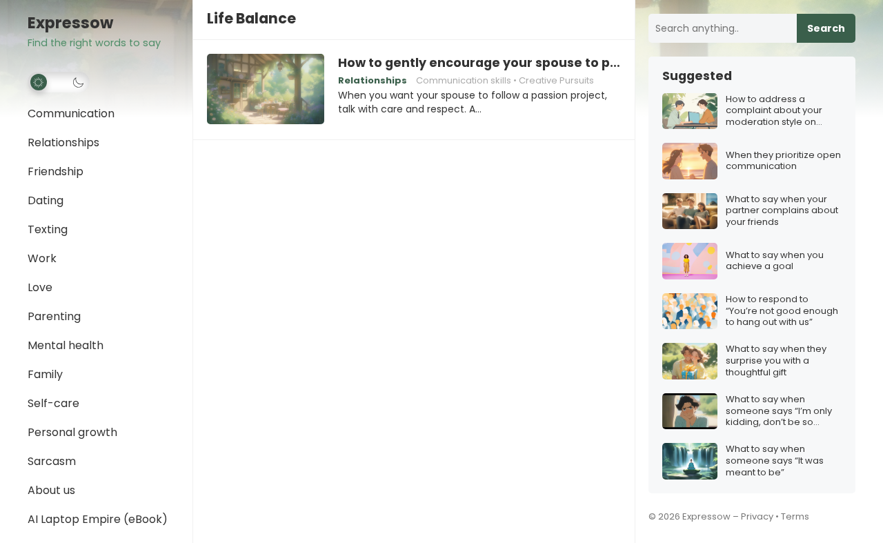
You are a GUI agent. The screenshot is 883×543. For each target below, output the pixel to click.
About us (51, 490)
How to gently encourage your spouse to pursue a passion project (479, 63)
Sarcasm (52, 461)
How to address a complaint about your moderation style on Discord (774, 111)
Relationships (63, 142)
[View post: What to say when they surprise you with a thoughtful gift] (689, 361)
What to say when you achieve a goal (775, 261)
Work (42, 258)
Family (45, 374)
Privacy (757, 516)
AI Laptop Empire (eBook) (98, 519)
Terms (795, 516)
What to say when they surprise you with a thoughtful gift (776, 361)
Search (826, 28)
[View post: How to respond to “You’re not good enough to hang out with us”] (689, 311)
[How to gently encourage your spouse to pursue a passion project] (265, 90)
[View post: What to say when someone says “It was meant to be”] (689, 461)
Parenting (54, 316)
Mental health (65, 345)
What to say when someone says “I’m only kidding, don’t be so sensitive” (779, 411)
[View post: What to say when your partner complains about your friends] (689, 211)
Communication (71, 113)
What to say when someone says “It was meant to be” (775, 461)
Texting (48, 229)
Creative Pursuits (556, 80)
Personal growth (72, 432)
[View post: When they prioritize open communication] (689, 161)
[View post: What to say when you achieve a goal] (689, 261)
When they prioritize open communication (783, 161)
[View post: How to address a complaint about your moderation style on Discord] (689, 111)
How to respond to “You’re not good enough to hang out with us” (782, 311)
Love (40, 287)
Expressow (70, 23)
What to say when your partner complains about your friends (782, 211)
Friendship (55, 171)
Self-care (53, 403)
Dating (45, 200)
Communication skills (463, 80)
